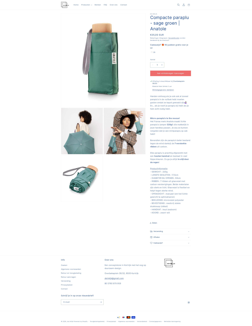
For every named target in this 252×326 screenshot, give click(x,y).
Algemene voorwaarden (71, 269)
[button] (86, 4)
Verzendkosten (173, 38)
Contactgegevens (155, 321)
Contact (64, 289)
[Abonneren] (100, 302)
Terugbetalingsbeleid (97, 321)
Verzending (65, 281)
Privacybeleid (66, 285)
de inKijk (70, 321)
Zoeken (64, 265)
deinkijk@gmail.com (114, 278)
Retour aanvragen (68, 277)
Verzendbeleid (142, 321)
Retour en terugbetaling (71, 273)
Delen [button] (154, 223)
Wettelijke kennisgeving (172, 321)
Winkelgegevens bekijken (163, 90)
